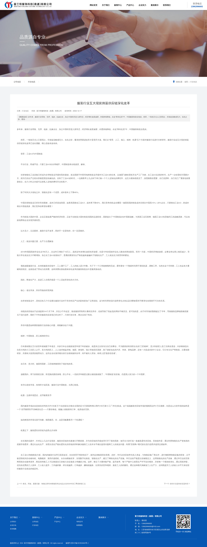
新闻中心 (118, 5)
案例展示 (154, 5)
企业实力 (142, 5)
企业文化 (13, 525)
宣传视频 (13, 529)
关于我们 (106, 5)
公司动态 (17, 81)
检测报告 (79, 525)
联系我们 (167, 5)
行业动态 (31, 81)
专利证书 (79, 521)
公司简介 (13, 521)
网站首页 (93, 5)
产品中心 (130, 5)
